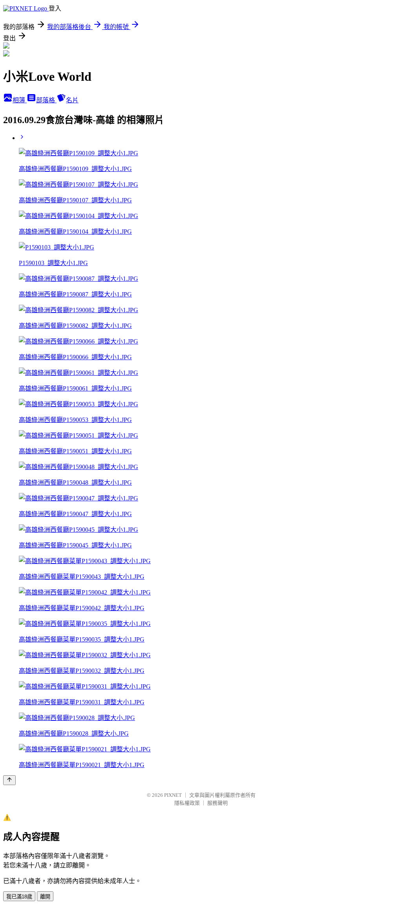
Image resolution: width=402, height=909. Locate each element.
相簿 (20, 100)
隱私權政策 (187, 803)
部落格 (46, 100)
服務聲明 (217, 803)
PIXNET (173, 795)
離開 (45, 897)
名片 (72, 100)
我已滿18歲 (19, 897)
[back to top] (9, 780)
